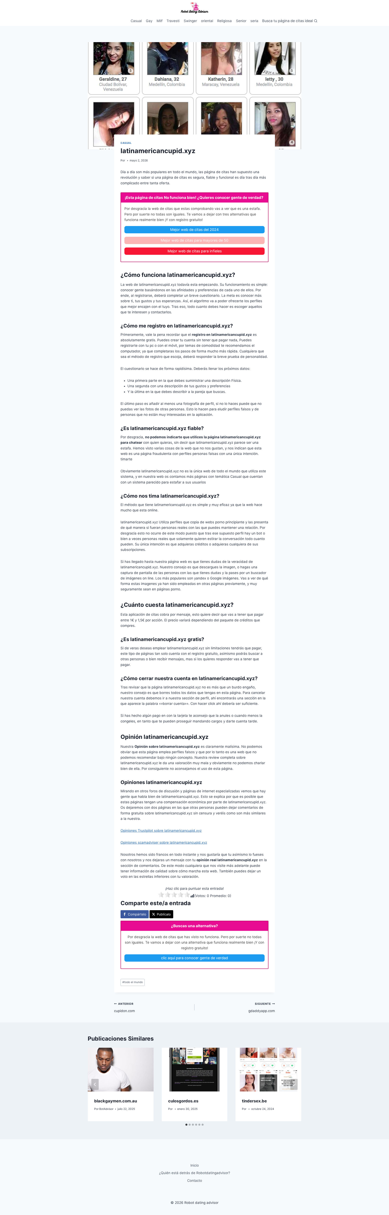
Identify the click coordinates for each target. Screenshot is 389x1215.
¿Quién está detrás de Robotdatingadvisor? (194, 1173)
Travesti (173, 21)
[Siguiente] (294, 1084)
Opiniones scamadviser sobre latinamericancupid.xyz (164, 843)
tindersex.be (254, 1101)
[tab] (186, 1125)
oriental (207, 21)
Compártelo (137, 914)
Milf (159, 21)
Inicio (194, 1165)
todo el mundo (132, 982)
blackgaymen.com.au (115, 1101)
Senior (241, 21)
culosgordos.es (183, 1101)
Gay (149, 21)
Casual (136, 21)
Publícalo (164, 914)
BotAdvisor (106, 1108)
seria (254, 21)
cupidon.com (124, 1007)
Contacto (194, 1181)
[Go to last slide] (95, 1084)
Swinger (190, 21)
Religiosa (224, 21)
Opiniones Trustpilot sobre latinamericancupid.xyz (161, 831)
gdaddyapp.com (261, 1007)
